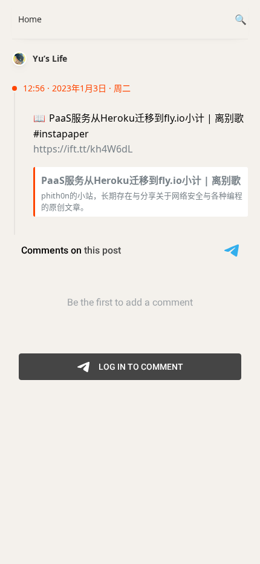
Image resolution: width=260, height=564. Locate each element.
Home (30, 19)
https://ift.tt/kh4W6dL (82, 149)
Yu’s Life (50, 58)
